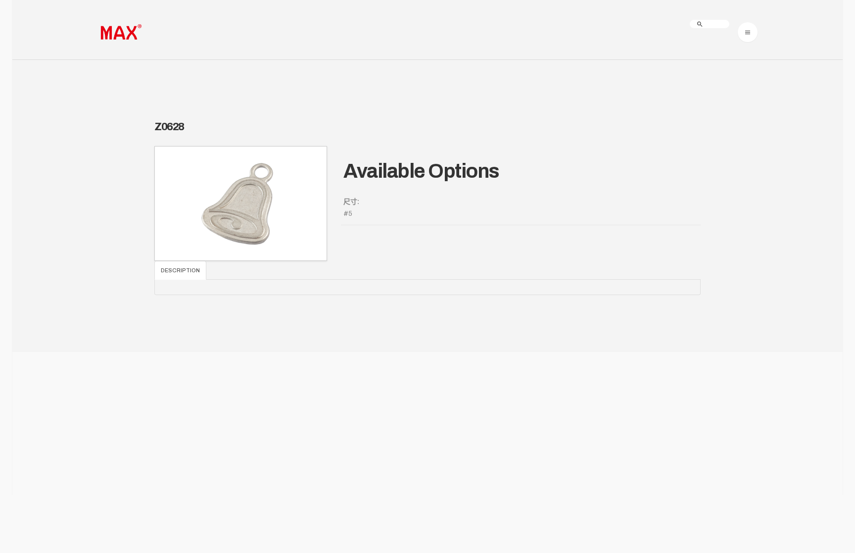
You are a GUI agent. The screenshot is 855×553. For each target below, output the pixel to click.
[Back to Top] (817, 515)
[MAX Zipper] (119, 32)
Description (180, 270)
